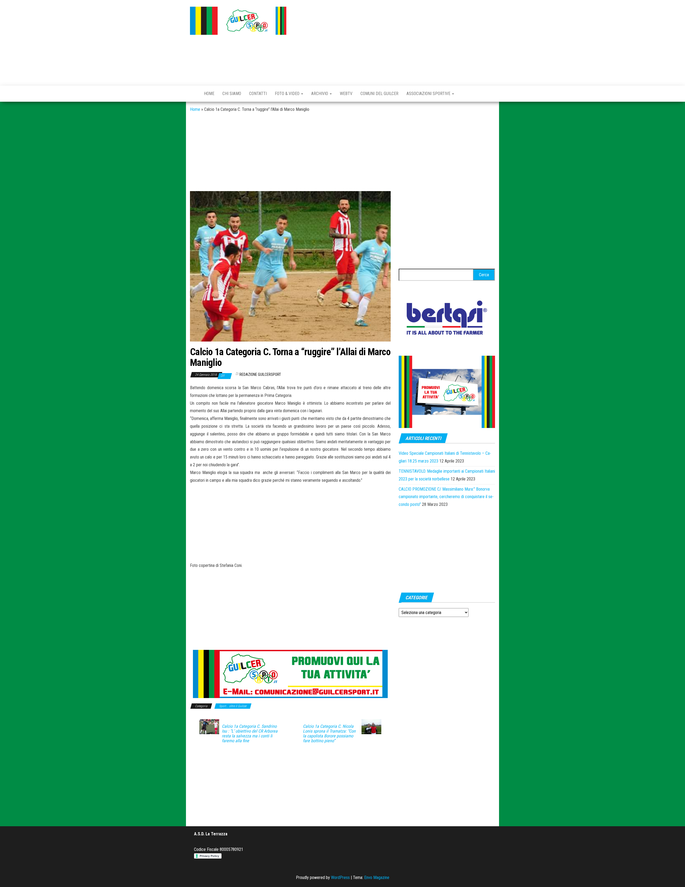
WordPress (340, 877)
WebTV (346, 93)
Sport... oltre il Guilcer (233, 706)
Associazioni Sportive (428, 93)
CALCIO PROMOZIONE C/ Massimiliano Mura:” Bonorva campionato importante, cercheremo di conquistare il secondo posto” (446, 497)
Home (209, 93)
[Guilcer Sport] (193, 94)
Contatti (258, 93)
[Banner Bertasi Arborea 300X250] (447, 319)
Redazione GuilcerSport (260, 374)
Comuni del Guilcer (379, 93)
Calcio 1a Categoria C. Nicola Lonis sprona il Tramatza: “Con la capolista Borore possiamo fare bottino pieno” (329, 733)
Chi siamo (231, 93)
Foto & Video (287, 93)
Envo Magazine (376, 877)
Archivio (320, 93)
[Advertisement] (394, 41)
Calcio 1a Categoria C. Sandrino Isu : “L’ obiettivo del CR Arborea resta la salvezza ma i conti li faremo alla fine (249, 733)
